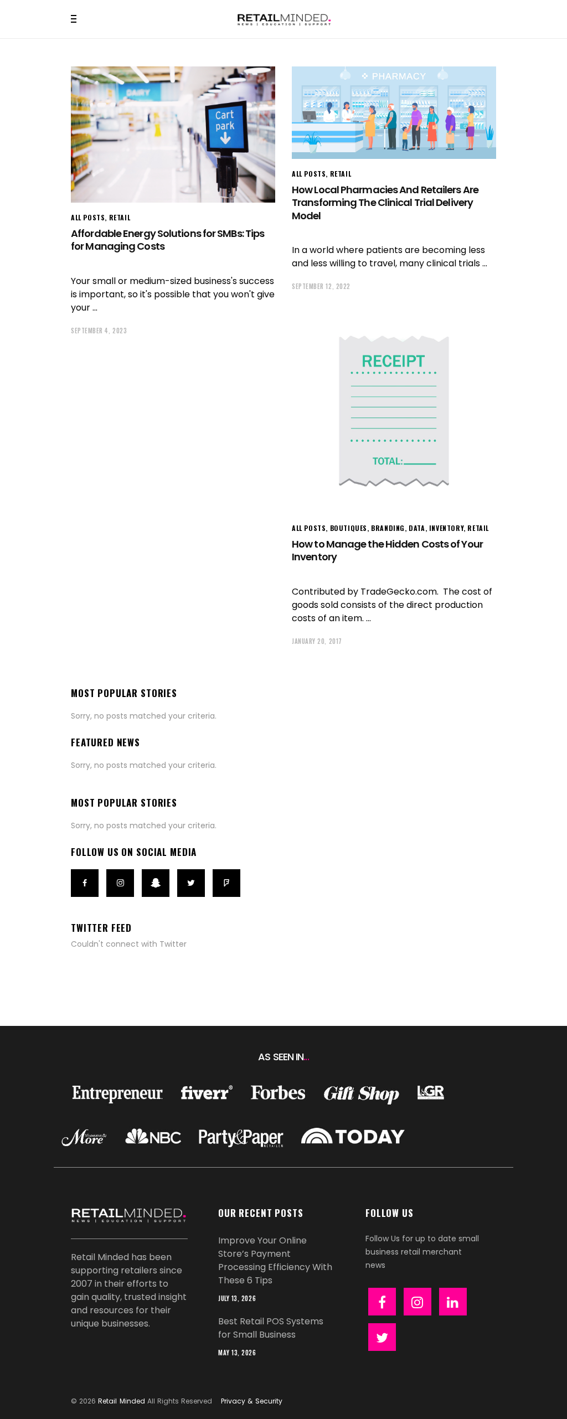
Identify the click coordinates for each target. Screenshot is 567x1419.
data (417, 528)
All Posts (88, 217)
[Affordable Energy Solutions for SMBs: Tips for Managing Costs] (173, 134)
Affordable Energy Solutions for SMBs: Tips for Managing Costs (167, 239)
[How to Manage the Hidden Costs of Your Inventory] (394, 411)
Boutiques (348, 528)
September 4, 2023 (99, 330)
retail (120, 217)
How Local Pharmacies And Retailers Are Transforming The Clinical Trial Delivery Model (385, 203)
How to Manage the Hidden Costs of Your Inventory (387, 550)
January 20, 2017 (317, 641)
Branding (388, 528)
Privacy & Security (251, 1401)
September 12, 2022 (321, 286)
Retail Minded (121, 1401)
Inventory (446, 528)
